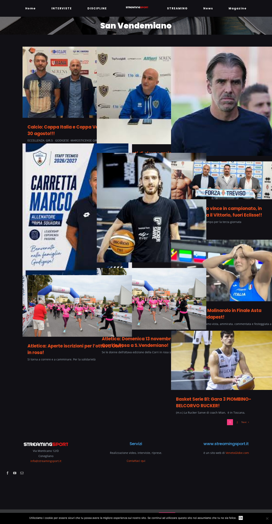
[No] (267, 518)
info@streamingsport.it (45, 461)
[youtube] (14, 473)
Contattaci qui (136, 461)
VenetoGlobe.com (237, 453)
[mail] (21, 473)
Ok (241, 517)
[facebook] (7, 473)
